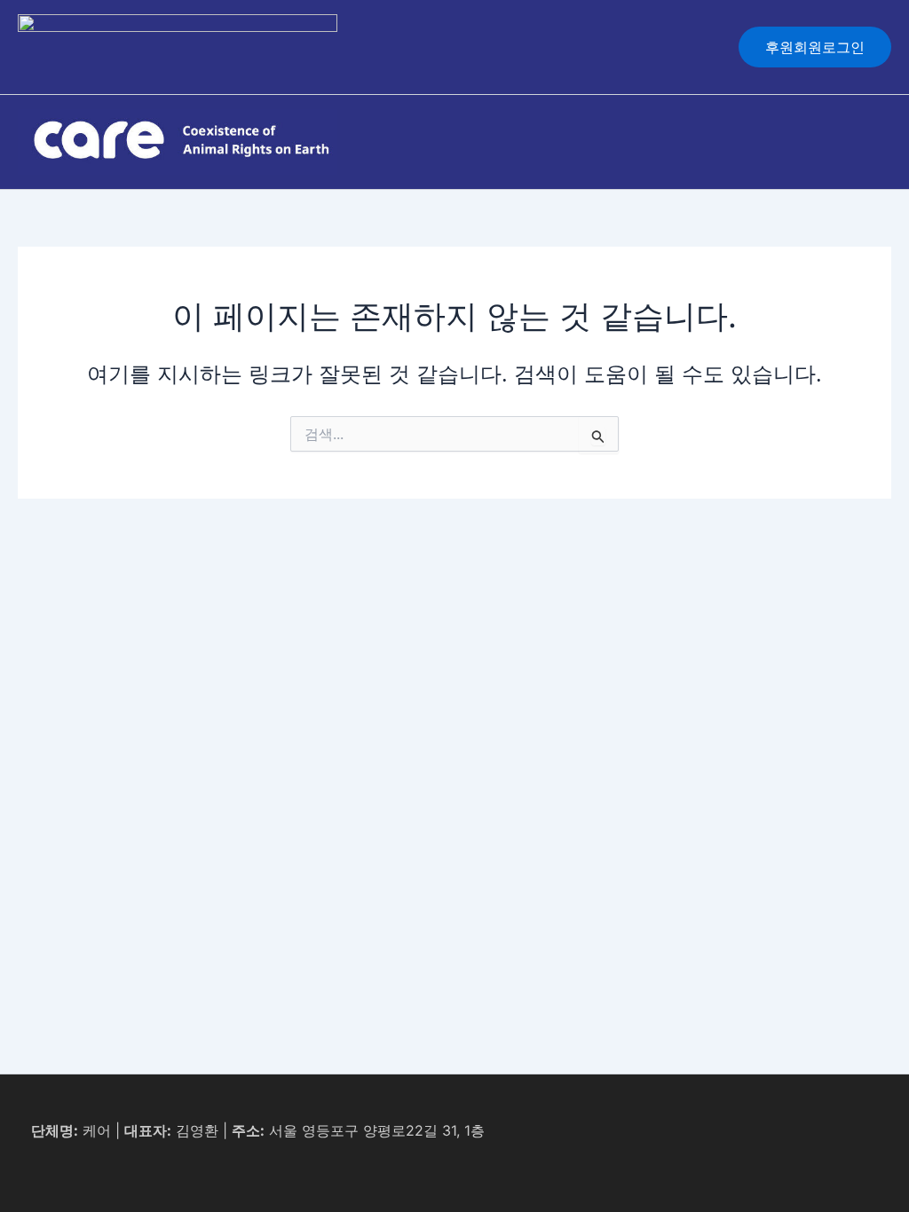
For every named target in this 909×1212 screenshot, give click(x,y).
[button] (815, 47)
